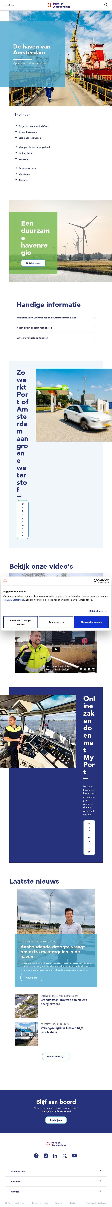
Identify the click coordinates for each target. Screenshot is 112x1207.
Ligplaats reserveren (30, 137)
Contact (23, 180)
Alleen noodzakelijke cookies (20, 622)
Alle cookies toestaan (91, 622)
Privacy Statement (14, 599)
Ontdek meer (33, 263)
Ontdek (15, 1191)
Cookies (58, 1203)
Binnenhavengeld (28, 132)
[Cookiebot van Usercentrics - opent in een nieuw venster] (96, 581)
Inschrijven (56, 1120)
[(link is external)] (37, 1155)
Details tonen (96, 611)
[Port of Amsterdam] (58, 5)
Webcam (24, 159)
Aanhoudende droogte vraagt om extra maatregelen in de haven (52, 951)
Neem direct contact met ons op (34, 327)
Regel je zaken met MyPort (34, 126)
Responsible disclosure (96, 1203)
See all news (53, 1056)
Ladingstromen (27, 153)
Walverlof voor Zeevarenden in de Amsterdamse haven (47, 317)
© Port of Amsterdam (15, 1203)
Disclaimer (74, 1203)
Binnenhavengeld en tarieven (32, 337)
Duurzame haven (28, 168)
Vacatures (24, 174)
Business (15, 1181)
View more (31, 977)
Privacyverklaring (40, 1203)
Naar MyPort (89, 837)
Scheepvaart (18, 1171)
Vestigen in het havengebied (34, 147)
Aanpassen (54, 622)
